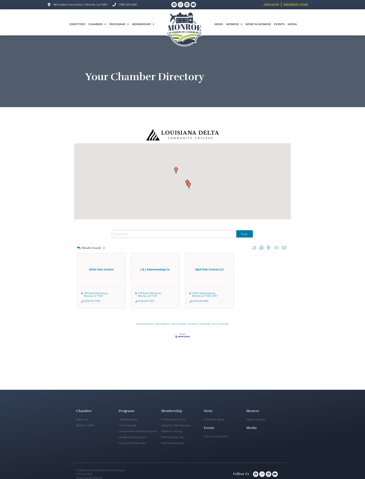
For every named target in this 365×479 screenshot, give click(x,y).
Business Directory (144, 323)
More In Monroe (258, 24)
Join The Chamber (221, 323)
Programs (117, 24)
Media (292, 24)
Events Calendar (178, 323)
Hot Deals (192, 323)
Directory (77, 24)
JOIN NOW (271, 5)
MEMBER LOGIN (295, 5)
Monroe (232, 24)
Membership (141, 24)
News (218, 24)
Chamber (95, 24)
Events (279, 24)
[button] (189, 185)
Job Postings (204, 323)
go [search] (246, 233)
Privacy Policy (84, 473)
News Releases (162, 323)
